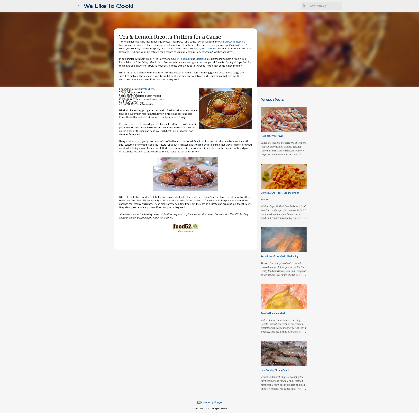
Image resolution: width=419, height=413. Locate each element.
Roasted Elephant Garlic (274, 313)
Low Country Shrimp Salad (275, 370)
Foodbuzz (185, 59)
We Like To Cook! (108, 6)
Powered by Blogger (211, 402)
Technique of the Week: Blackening (280, 256)
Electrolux (206, 48)
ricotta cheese (148, 89)
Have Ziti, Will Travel (272, 136)
